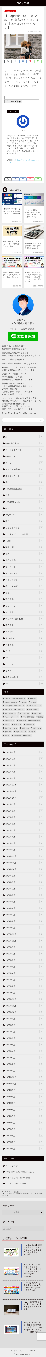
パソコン (37, 713)
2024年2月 (23, 921)
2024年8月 (23, 882)
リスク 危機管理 (28, 717)
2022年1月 (23, 1070)
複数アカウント (21, 732)
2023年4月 (23, 973)
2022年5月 (23, 1045)
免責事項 (32, 1350)
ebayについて (24, 456)
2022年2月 (23, 1064)
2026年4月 (23, 772)
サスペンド (23, 567)
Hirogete (23, 632)
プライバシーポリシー (15, 1183)
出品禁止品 (23, 560)
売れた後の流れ (23, 586)
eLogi (23, 541)
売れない (22, 720)
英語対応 (23, 547)
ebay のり (23, 2)
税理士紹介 (37, 728)
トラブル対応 (23, 580)
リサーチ (23, 664)
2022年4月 (23, 1051)
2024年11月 (23, 863)
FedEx (23, 651)
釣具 (23, 495)
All (24, 684)
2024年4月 (23, 908)
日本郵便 (23, 645)
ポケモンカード (23, 476)
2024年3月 (23, 915)
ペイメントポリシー (11, 717)
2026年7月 (23, 759)
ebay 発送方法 (23, 443)
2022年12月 (23, 999)
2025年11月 (23, 791)
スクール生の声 (10, 713)
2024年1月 (23, 928)
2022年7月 (23, 1032)
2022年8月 (23, 1025)
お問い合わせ (11, 1166)
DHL (23, 658)
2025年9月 (23, 804)
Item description (19, 698)
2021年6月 (23, 1110)
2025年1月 (23, 850)
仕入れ (23, 671)
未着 (7, 724)
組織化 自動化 (23, 677)
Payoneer (23, 515)
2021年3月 (23, 1123)
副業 (40, 717)
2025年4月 (23, 837)
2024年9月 (23, 876)
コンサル (20, 709)
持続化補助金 (35, 720)
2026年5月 (23, 765)
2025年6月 (23, 824)
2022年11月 (23, 1006)
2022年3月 (23, 1058)
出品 (23, 554)
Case (7, 698)
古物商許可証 (9, 720)
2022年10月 (23, 1012)
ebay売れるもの (10, 11)
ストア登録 (23, 612)
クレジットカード (23, 450)
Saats (23, 702)
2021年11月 (23, 1084)
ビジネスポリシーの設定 (23, 534)
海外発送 (17, 724)
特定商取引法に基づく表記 (17, 1177)
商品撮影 (23, 599)
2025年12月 (23, 785)
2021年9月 (23, 1090)
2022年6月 (23, 1038)
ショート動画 (33, 709)
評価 (33, 732)
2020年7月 (23, 1142)
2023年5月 (23, 967)
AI (23, 437)
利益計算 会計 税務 (23, 619)
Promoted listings (11, 702)
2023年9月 (23, 947)
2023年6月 (23, 960)
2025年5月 (23, 830)
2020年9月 (23, 1129)
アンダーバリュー (35, 705)
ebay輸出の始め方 (23, 489)
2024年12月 (23, 856)
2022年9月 (23, 1019)
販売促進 (23, 625)
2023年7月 (23, 954)
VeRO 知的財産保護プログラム (14, 705)
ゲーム (23, 508)
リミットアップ (23, 528)
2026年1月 (23, 778)
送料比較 (17, 735)
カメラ (23, 463)
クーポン (8, 709)
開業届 (28, 735)
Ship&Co (23, 638)
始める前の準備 (23, 469)
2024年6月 (23, 895)
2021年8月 (23, 1097)
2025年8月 (23, 811)
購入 (23, 521)
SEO (33, 702)
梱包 (23, 593)
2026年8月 (23, 752)
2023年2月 (23, 986)
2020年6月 (23, 1149)
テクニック (24, 713)
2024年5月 (23, 902)
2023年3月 (23, 980)
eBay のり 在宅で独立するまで (19, 1172)
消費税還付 (30, 724)
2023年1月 (23, 993)
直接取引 (25, 728)
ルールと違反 (23, 573)
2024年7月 (23, 889)
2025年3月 (23, 843)
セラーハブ (23, 606)
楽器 (23, 482)
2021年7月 (23, 1103)
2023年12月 (23, 934)
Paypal (33, 698)
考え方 (8, 732)
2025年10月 (23, 798)
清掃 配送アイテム (11, 728)
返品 (7, 735)
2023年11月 (23, 941)
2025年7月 (23, 817)
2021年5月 (23, 1116)
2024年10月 (23, 869)
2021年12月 (23, 1077)
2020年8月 (23, 1135)
